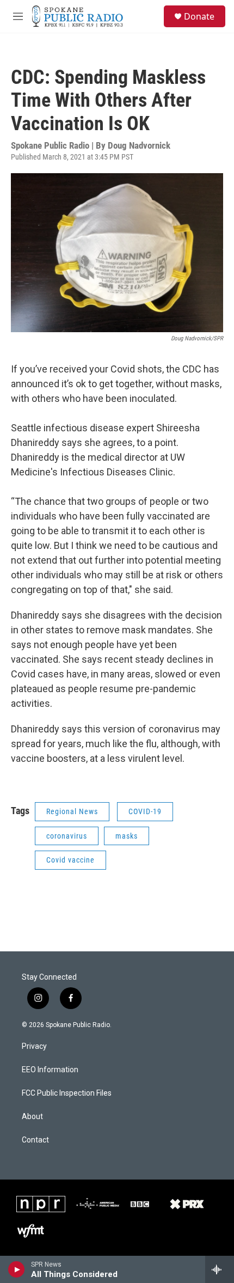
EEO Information (50, 1070)
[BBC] (140, 1204)
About (32, 1117)
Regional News (72, 811)
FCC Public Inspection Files (67, 1093)
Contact (35, 1140)
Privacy (34, 1046)
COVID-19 (145, 811)
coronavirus (66, 836)
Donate (199, 16)
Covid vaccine (70, 860)
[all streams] (219, 1269)
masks (126, 836)
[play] (16, 1269)
